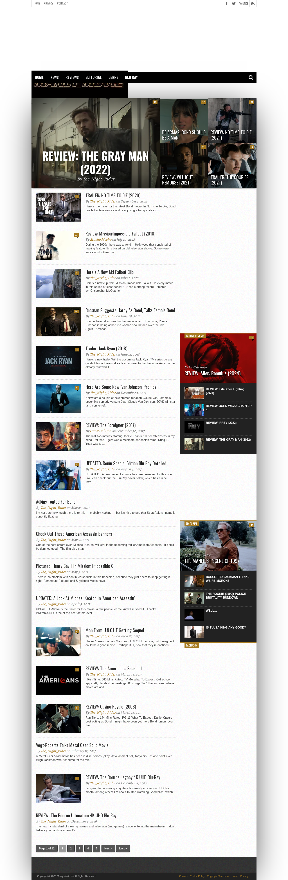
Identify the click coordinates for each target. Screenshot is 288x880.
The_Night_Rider (102, 201)
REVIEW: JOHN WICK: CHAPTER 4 (229, 407)
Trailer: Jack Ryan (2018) (106, 348)
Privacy (48, 3)
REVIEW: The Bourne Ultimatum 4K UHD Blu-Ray (76, 815)
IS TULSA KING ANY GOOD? (226, 627)
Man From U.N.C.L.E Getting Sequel (115, 630)
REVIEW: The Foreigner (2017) (111, 425)
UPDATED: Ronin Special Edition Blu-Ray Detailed (126, 463)
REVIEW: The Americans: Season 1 (114, 668)
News (54, 77)
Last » (123, 848)
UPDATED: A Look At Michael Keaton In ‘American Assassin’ (85, 598)
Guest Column (100, 431)
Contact (62, 3)
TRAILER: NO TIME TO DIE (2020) (113, 195)
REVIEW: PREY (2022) (221, 422)
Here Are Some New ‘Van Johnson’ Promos (121, 386)
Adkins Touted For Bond (56, 501)
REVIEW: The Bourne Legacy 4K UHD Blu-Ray (123, 777)
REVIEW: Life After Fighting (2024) (225, 391)
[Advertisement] (144, 38)
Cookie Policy (197, 876)
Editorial (94, 77)
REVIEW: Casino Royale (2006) (111, 706)
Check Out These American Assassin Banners (74, 533)
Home (37, 3)
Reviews (72, 77)
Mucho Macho (100, 239)
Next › (108, 848)
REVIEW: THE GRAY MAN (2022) (228, 439)
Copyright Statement (218, 876)
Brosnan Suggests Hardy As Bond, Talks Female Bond (130, 310)
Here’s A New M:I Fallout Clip (110, 272)
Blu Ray (131, 77)
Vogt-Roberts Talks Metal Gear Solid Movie (72, 745)
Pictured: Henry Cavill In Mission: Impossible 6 (74, 566)
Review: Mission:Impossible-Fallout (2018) (120, 233)
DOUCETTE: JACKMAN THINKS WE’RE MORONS (228, 578)
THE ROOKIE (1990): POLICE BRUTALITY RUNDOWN (226, 595)
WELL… (211, 610)
